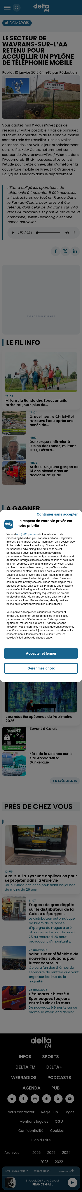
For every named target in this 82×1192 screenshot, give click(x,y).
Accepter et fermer (41, 653)
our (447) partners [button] (27, 534)
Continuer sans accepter (57, 514)
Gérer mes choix (41, 668)
